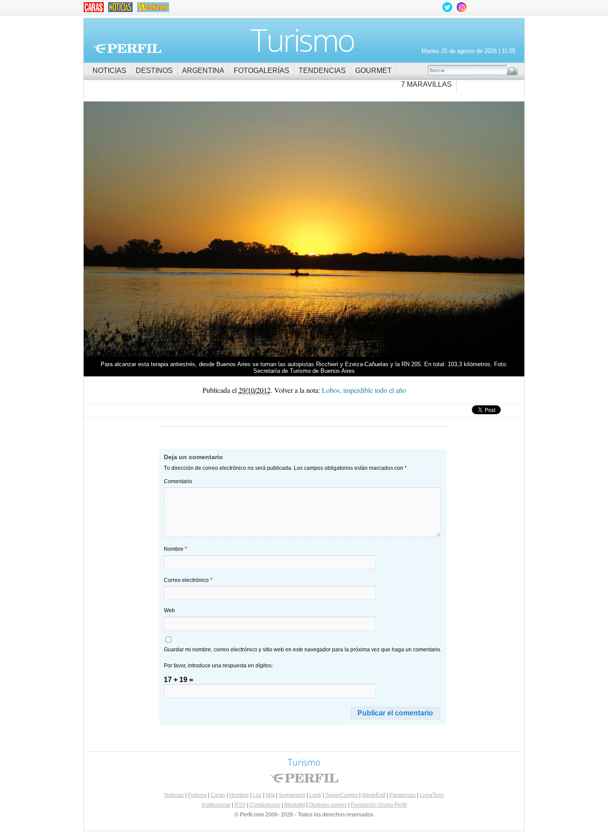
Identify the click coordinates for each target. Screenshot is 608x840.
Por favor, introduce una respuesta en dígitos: (218, 665)
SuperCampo (341, 795)
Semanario (292, 795)
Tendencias (322, 70)
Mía (270, 795)
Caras (218, 795)
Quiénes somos (328, 805)
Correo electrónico (188, 579)
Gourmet (373, 70)
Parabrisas (402, 795)
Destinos (154, 70)
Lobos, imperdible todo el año (194, 226)
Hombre (239, 795)
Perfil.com (127, 48)
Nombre (175, 548)
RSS (240, 805)
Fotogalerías (261, 70)
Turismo (302, 39)
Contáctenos (265, 805)
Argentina (203, 70)
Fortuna (197, 795)
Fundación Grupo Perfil (379, 805)
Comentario (178, 481)
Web (169, 610)
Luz (257, 795)
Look (315, 795)
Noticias (109, 70)
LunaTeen (432, 795)
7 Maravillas (426, 84)
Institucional (216, 805)
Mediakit (294, 805)
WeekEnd (373, 795)
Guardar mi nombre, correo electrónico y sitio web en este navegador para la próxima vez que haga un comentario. (303, 649)
